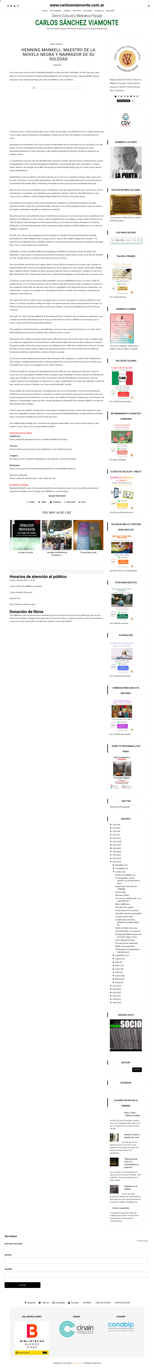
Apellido (8, 1269)
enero (117, 982)
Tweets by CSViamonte (120, 807)
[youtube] (14, 6)
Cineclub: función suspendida (128, 914)
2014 (114, 986)
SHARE (32, 502)
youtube (75, 1303)
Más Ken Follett (122, 895)
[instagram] (17, 6)
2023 (115, 835)
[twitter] (11, 6)
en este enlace (62, 491)
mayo (117, 969)
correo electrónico (63, 621)
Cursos (67, 11)
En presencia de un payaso (127, 910)
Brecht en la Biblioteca (125, 875)
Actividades (55, 11)
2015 (114, 862)
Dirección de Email (14, 1244)
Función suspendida (120, 1208)
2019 (114, 848)
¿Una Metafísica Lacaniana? (128, 931)
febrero (118, 979)
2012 (114, 993)
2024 (115, 831)
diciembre (119, 865)
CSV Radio (87, 11)
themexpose (77, 1363)
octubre (118, 872)
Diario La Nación (56, 44)
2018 (115, 852)
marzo (118, 976)
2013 (114, 989)
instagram (60, 1303)
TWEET (43, 502)
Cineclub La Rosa (103, 1303)
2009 (115, 1003)
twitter (45, 1303)
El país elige (120, 892)
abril (117, 972)
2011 (114, 996)
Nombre (8, 1255)
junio (117, 966)
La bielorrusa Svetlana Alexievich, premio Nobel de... (127, 922)
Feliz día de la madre (124, 907)
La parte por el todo (124, 917)
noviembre (120, 868)
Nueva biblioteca (122, 904)
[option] (25, 537)
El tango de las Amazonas (126, 943)
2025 (114, 828)
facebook (31, 1303)
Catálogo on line (122, 1303)
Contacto (99, 11)
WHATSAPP (71, 502)
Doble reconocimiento (125, 946)
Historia (77, 11)
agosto (118, 959)
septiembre (120, 955)
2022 (115, 838)
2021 (114, 842)
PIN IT (83, 502)
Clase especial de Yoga (125, 940)
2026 (115, 825)
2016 (114, 858)
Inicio (45, 11)
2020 (115, 845)
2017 (114, 855)
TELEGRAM (57, 502)
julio (117, 962)
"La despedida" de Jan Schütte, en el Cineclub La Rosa (127, 880)
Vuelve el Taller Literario (126, 928)
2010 (115, 999)
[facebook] (8, 6)
